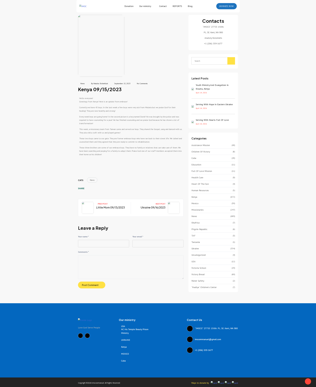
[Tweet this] (92, 188)
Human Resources (200, 190)
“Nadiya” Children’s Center (204, 287)
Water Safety (197, 280)
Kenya (194, 196)
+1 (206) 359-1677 (204, 350)
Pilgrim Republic (199, 229)
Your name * (83, 236)
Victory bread (198, 274)
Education (196, 164)
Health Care (197, 177)
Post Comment (90, 285)
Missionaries (197, 209)
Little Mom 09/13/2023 (110, 207)
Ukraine (195, 248)
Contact (163, 6)
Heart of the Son (200, 183)
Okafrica (195, 222)
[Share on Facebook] (88, 188)
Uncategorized (198, 255)
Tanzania (195, 242)
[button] (81, 162)
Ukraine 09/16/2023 (153, 207)
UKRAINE (125, 340)
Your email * (137, 236)
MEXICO (125, 353)
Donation (128, 6)
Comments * (83, 252)
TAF (193, 235)
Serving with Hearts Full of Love (212, 120)
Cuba (193, 158)
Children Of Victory (200, 151)
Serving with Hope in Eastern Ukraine (214, 104)
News (92, 180)
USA (193, 261)
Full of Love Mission (201, 171)
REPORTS (177, 6)
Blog (190, 6)
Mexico (194, 203)
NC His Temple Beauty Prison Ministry (134, 331)
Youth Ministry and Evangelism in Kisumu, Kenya (212, 87)
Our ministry (145, 6)
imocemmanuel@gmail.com (208, 339)
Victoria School (198, 267)
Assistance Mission (200, 145)
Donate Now (226, 6)
